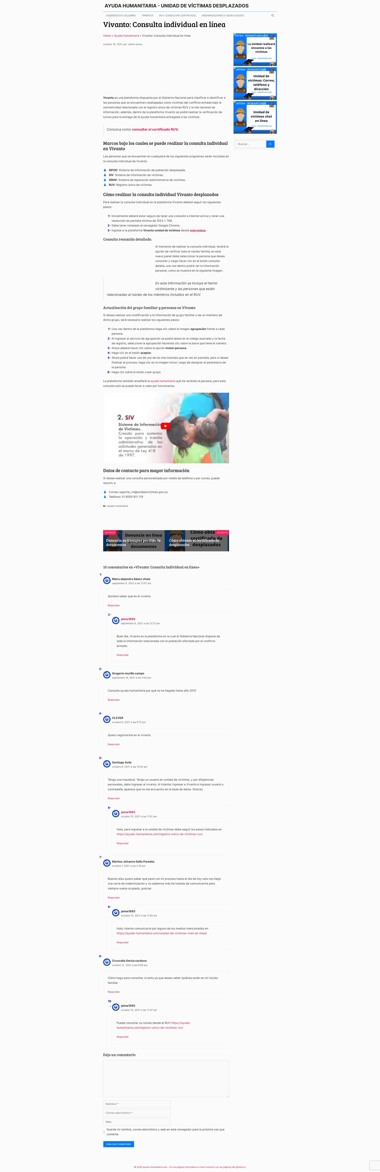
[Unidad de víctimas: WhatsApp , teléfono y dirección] (255, 97)
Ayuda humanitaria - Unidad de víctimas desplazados (177, 6)
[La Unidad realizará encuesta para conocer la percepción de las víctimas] (255, 63)
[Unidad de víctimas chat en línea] (255, 131)
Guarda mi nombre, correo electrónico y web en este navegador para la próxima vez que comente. (165, 1132)
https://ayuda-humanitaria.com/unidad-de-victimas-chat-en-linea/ (162, 933)
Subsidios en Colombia (121, 15)
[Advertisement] (166, 72)
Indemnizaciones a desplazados (223, 15)
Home (107, 35)
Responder (114, 605)
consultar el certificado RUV (155, 129)
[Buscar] (270, 144)
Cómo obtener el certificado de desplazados (194, 542)
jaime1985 (128, 619)
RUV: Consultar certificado (177, 15)
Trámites (147, 15)
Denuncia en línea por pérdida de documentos (133, 542)
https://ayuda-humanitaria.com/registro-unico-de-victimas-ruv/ (160, 834)
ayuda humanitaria (163, 381)
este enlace (198, 230)
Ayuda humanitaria (126, 35)
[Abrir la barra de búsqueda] (273, 15)
